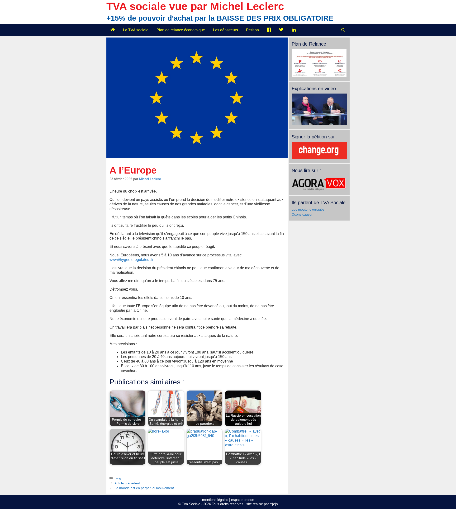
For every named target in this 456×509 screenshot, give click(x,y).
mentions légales (215, 500)
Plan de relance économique (181, 30)
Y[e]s (274, 504)
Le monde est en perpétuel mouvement (144, 488)
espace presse (242, 500)
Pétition (252, 30)
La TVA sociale (135, 30)
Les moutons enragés (308, 209)
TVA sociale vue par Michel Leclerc (195, 6)
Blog (117, 478)
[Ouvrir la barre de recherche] (343, 30)
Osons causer (302, 214)
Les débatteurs (225, 30)
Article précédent (127, 483)
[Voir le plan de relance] (319, 76)
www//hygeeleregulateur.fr (131, 260)
